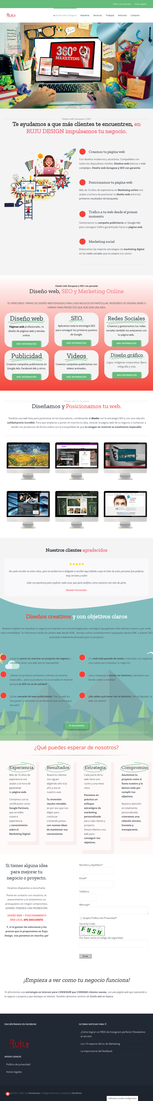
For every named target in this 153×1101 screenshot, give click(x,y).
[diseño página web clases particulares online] (76, 441)
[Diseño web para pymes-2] (40, 149)
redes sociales (94, 253)
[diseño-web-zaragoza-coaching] (125, 489)
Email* (83, 878)
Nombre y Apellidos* (91, 864)
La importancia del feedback (96, 1051)
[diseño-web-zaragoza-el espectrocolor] (28, 441)
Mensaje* (84, 904)
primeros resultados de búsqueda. (98, 198)
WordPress (77, 1093)
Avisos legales (14, 1071)
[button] (144, 15)
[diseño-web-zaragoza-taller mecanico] (28, 489)
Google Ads (134, 222)
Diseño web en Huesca (101, 996)
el (94, 418)
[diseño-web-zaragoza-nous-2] (76, 489)
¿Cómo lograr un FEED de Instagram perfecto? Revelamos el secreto (113, 1034)
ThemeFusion (34, 1093)
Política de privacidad (18, 1064)
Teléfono (84, 891)
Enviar (85, 956)
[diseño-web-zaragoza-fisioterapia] (125, 441)
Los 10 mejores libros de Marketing (100, 1043)
